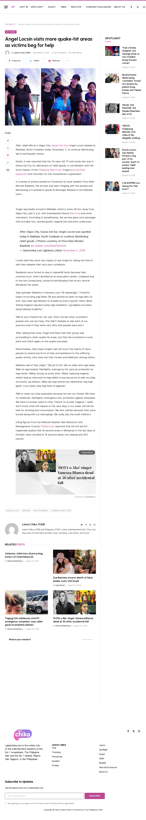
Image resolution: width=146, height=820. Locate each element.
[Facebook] (8, 141)
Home (21, 24)
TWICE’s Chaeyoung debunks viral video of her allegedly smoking (131, 131)
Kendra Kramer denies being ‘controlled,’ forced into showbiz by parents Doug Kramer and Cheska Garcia (131, 84)
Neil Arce (75, 213)
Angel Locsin (12, 510)
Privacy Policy (58, 803)
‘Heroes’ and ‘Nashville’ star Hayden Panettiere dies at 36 (131, 109)
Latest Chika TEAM (22, 52)
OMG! (63, 7)
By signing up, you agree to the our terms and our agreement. (41, 803)
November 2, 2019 (74, 250)
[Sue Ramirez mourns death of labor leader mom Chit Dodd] (74, 562)
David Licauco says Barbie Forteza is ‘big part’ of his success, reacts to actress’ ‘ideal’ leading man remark (130, 161)
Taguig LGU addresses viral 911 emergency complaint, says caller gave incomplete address (24, 621)
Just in (23, 7)
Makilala (26, 510)
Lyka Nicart (60, 585)
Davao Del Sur (60, 145)
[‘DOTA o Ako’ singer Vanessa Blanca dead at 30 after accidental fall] (74, 602)
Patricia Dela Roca (15, 561)
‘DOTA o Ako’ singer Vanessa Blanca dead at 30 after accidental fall (73, 620)
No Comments (60, 52)
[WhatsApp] (8, 162)
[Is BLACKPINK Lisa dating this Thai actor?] (112, 186)
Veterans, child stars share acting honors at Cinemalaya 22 (24, 555)
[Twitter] (8, 148)
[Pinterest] (8, 155)
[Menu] (6, 7)
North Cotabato (41, 510)
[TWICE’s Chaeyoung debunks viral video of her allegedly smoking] (112, 129)
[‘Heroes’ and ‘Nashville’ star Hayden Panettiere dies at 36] (112, 108)
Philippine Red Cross (50, 169)
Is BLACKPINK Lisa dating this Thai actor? (130, 186)
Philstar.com (47, 426)
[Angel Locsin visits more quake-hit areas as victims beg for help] (50, 97)
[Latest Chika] (13, 7)
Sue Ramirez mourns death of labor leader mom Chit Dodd (73, 579)
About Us (119, 7)
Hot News (10, 32)
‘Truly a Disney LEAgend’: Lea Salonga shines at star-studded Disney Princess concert (130, 55)
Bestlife (76, 7)
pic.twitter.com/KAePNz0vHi (48, 245)
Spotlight (37, 7)
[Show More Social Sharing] (67, 61)
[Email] (8, 170)
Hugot (52, 7)
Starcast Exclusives (98, 7)
